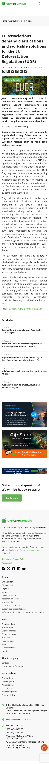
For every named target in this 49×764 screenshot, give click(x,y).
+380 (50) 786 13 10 (14, 738)
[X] (8, 568)
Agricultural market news (20, 21)
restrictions (32, 308)
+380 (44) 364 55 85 (14, 729)
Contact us (12, 497)
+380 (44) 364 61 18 (14, 732)
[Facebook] (13, 568)
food (22, 308)
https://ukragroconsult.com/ (27, 550)
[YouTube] (24, 568)
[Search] (39, 4)
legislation (14, 308)
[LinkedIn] (18, 568)
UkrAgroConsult (35, 67)
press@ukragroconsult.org (18, 747)
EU (40, 308)
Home (4, 21)
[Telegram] (3, 568)
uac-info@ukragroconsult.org (30, 742)
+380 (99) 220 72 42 (14, 725)
